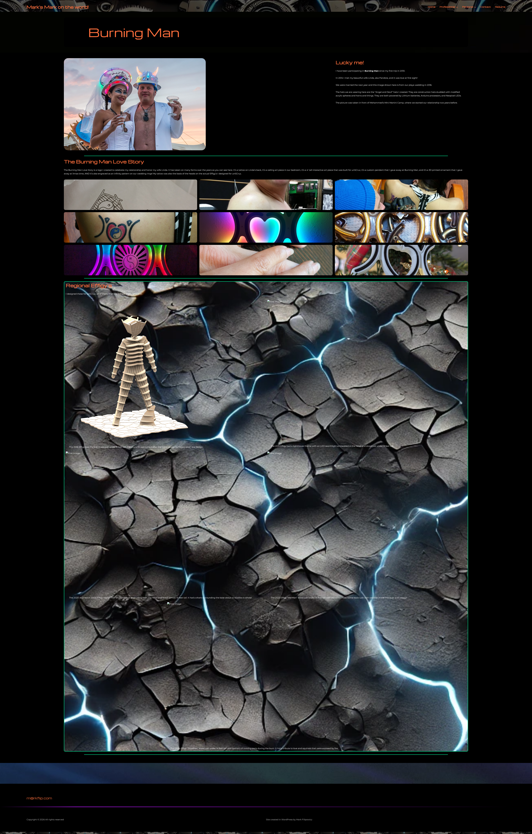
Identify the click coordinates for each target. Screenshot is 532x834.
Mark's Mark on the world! (58, 7)
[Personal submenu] (475, 7)
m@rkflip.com (39, 798)
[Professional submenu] (457, 7)
